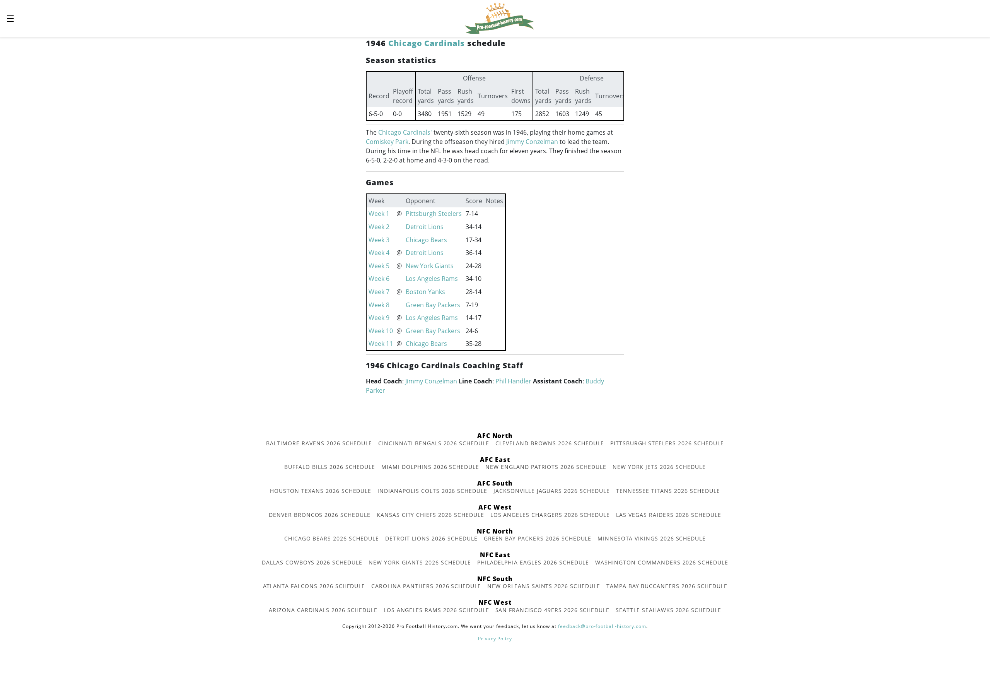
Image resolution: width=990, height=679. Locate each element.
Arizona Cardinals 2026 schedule (323, 610)
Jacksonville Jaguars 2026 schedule (551, 490)
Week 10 (381, 331)
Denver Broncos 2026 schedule (319, 514)
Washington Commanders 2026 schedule (661, 562)
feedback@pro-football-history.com (602, 626)
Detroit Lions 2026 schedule (431, 538)
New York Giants (430, 266)
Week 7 (379, 291)
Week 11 (381, 343)
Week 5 (379, 266)
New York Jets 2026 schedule (659, 466)
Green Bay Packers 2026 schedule (538, 538)
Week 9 (379, 317)
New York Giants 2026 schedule (420, 562)
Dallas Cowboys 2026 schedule (312, 562)
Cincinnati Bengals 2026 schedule (433, 443)
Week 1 (379, 213)
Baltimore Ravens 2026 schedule (319, 443)
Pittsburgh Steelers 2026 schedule (667, 443)
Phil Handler (513, 381)
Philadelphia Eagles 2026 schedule (533, 562)
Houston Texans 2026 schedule (320, 490)
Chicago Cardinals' (405, 132)
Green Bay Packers (433, 305)
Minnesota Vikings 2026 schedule (651, 538)
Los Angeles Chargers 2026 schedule (550, 514)
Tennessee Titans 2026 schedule (668, 490)
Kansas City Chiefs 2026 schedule (430, 514)
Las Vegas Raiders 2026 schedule (668, 514)
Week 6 (379, 278)
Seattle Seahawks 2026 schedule (668, 610)
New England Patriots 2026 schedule (545, 466)
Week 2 (379, 226)
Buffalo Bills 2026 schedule (329, 466)
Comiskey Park (387, 141)
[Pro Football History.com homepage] (499, 18)
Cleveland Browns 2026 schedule (549, 443)
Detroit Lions (425, 226)
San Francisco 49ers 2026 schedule (552, 610)
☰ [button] (10, 18)
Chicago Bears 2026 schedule (331, 538)
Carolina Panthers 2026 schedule (426, 586)
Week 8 (379, 305)
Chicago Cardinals (426, 43)
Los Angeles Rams (432, 278)
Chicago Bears (426, 240)
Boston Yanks (425, 291)
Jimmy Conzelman (532, 141)
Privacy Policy (495, 638)
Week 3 (379, 240)
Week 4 (379, 252)
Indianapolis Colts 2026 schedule (432, 490)
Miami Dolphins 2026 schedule (430, 466)
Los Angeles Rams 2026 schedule (436, 610)
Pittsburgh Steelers (434, 213)
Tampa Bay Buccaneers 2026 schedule (666, 586)
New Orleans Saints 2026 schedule (543, 586)
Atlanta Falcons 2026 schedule (314, 586)
